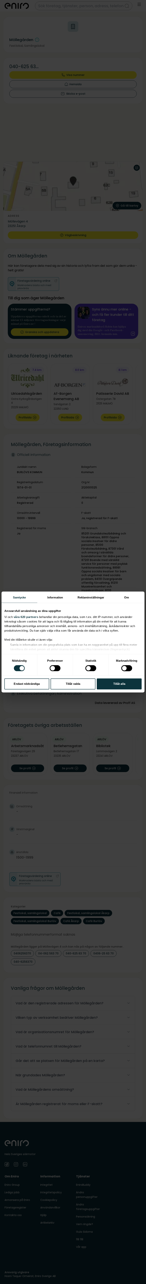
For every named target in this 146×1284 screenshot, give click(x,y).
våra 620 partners (26, 617)
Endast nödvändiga (27, 684)
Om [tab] (126, 597)
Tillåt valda (73, 684)
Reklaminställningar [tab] (91, 597)
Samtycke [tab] (19, 597)
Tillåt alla (119, 684)
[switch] (55, 668)
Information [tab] (55, 597)
